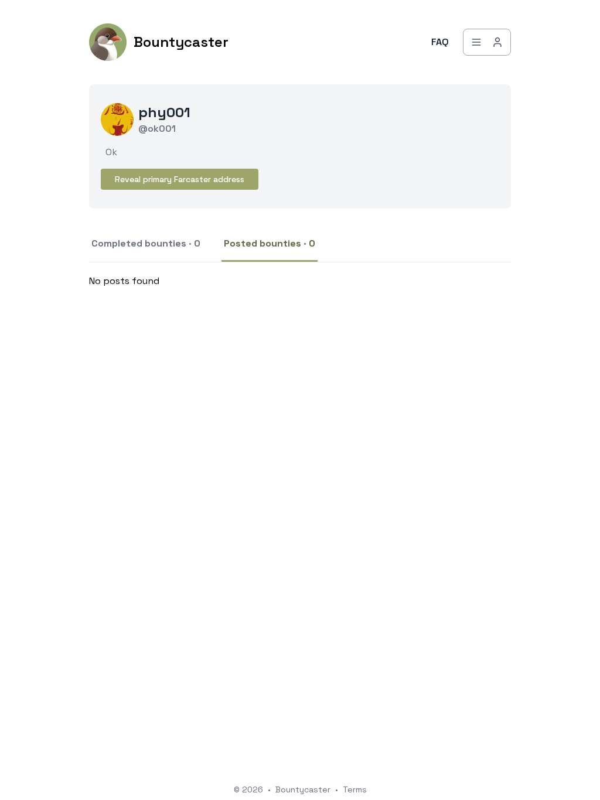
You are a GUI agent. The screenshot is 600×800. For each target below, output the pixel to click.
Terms (355, 789)
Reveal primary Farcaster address (179, 179)
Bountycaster (302, 789)
